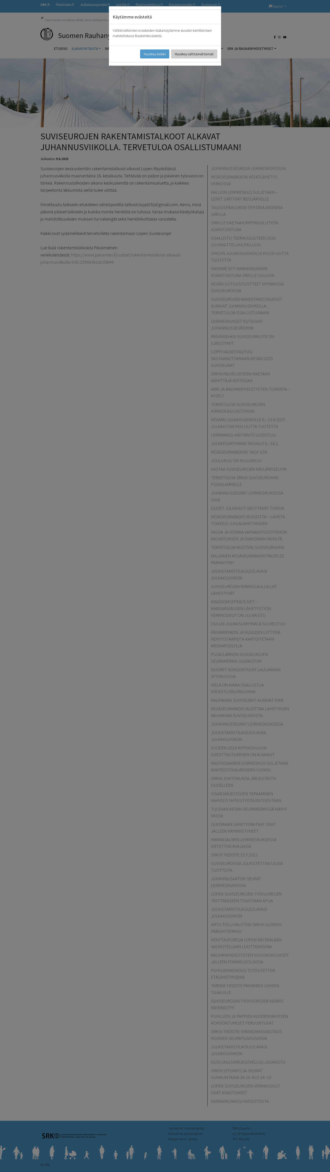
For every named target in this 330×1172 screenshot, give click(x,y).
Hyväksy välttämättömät (194, 54)
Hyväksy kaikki (155, 54)
